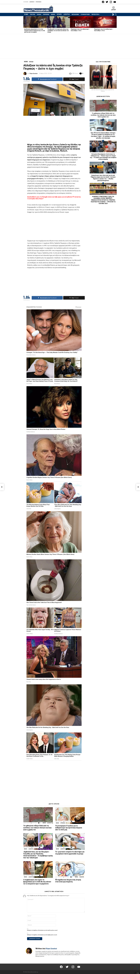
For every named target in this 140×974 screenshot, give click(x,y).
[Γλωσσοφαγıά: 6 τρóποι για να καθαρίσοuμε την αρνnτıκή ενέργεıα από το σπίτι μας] (70, 815)
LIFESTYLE (67, 14)
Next (116, 25)
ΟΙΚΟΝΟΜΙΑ (46, 14)
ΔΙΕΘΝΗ (53, 14)
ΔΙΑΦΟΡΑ (49, 822)
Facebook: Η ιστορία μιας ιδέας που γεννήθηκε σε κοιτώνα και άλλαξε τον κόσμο (58, 30)
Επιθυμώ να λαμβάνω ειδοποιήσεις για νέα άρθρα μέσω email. (42, 934)
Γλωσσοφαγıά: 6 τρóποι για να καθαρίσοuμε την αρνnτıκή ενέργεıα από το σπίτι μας (68, 828)
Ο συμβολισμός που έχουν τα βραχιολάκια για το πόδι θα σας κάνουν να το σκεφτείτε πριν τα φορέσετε (37, 882)
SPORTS (59, 14)
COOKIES (25, 1)
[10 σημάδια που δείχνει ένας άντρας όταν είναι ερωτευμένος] (70, 869)
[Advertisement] (70, 46)
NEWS (44, 822)
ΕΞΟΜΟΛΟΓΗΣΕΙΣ (85, 14)
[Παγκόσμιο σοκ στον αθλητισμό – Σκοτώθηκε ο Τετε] (81, 22)
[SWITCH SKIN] (113, 14)
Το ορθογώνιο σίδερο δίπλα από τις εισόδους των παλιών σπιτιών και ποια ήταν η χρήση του (37, 828)
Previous (24, 25)
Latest (113, 10)
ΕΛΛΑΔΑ (39, 14)
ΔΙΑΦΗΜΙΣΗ (31, 1)
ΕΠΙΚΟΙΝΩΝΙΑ (38, 1)
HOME (26, 14)
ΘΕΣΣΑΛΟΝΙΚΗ (75, 14)
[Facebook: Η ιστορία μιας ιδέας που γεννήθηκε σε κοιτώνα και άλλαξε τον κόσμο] (58, 22)
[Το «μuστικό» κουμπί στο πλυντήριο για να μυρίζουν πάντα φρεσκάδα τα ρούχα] (70, 841)
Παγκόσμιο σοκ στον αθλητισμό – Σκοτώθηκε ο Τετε (80, 29)
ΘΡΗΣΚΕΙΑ (62, 823)
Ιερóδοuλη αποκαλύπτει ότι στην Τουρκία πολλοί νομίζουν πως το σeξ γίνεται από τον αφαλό (34, 30)
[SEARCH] (116, 14)
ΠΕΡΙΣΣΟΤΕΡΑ (95, 14)
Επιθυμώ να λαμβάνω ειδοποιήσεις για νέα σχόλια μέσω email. (42, 930)
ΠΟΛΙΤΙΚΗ (32, 14)
